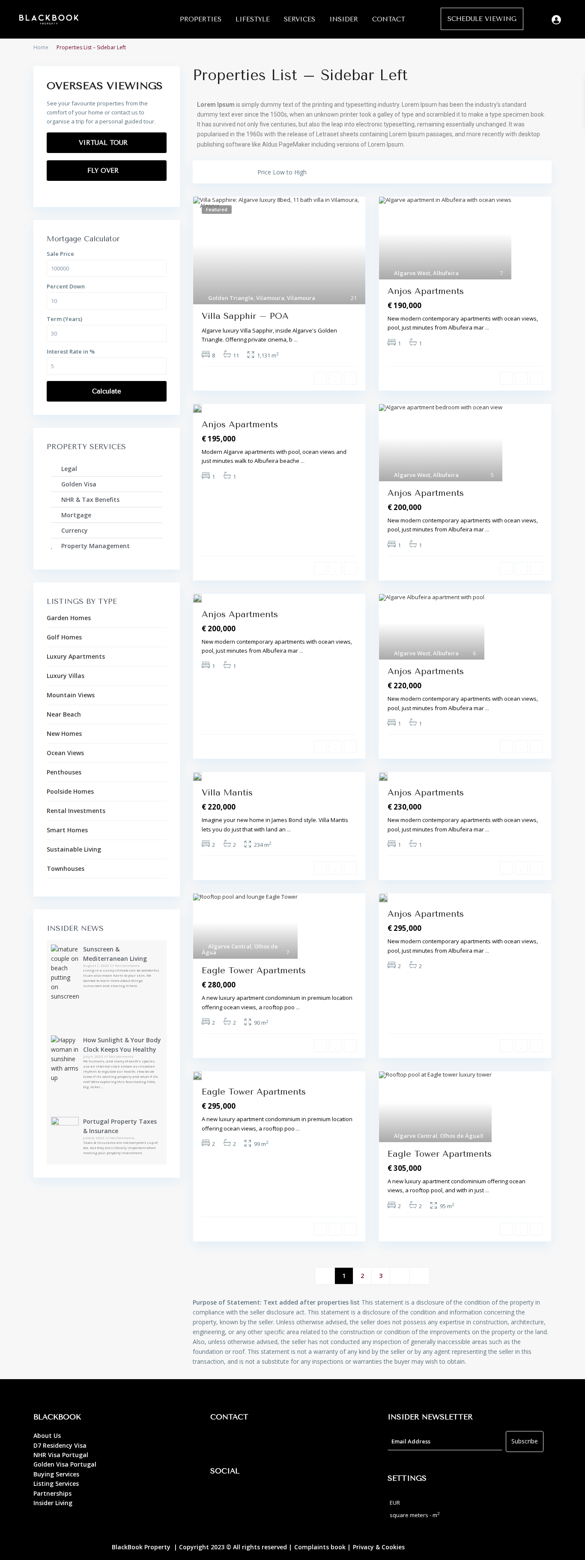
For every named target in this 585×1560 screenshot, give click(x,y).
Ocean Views (65, 753)
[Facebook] (221, 1495)
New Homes (64, 733)
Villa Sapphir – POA (245, 316)
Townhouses (65, 868)
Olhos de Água (460, 1136)
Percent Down (66, 286)
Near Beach (64, 714)
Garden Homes (69, 618)
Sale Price (60, 254)
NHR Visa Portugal (60, 1455)
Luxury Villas (65, 676)
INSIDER (343, 19)
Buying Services (56, 1474)
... (296, 339)
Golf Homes (64, 637)
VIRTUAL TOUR (104, 143)
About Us (47, 1435)
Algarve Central (229, 946)
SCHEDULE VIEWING (482, 19)
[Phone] (244, 1441)
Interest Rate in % (71, 351)
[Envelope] (268, 1441)
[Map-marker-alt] (221, 1441)
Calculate (106, 391)
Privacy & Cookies (379, 1547)
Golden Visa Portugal (64, 1464)
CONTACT (388, 19)
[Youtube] (268, 1495)
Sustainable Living (74, 849)
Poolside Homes (70, 791)
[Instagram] (244, 1495)
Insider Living (52, 1503)
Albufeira (446, 273)
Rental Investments (76, 811)
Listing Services (56, 1483)
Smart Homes (67, 830)
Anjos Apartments (426, 291)
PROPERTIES (200, 19)
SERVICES (299, 19)
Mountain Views (71, 695)
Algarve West (412, 273)
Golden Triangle (231, 298)
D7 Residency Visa (60, 1445)
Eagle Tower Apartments (254, 970)
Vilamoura (270, 298)
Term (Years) (64, 319)
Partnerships (52, 1493)
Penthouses (64, 772)
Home (40, 47)
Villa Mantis (227, 793)
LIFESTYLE (253, 19)
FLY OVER (104, 170)
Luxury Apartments (76, 656)
